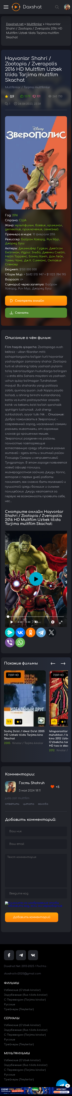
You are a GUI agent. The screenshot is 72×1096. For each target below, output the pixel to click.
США (22, 220)
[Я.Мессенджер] (10, 632)
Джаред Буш (14, 243)
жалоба (43, 804)
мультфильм (24, 225)
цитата (28, 804)
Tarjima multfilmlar (37, 87)
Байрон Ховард (33, 239)
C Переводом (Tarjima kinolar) (25, 999)
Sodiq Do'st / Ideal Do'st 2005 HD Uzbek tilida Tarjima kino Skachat (24, 735)
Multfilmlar (13, 87)
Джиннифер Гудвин (33, 248)
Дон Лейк (56, 256)
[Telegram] (41, 632)
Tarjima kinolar (33, 743)
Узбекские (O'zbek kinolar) (22, 990)
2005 (7, 743)
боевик (40, 225)
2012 (52, 750)
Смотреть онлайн (29, 300)
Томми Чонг (13, 260)
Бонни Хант (38, 256)
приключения (32, 229)
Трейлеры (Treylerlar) (19, 1009)
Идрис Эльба (31, 252)
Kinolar (17, 743)
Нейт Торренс (16, 256)
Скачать (22, 312)
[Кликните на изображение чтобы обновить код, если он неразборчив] (36, 905)
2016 (15, 215)
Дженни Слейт (53, 252)
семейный (51, 229)
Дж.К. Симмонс (35, 260)
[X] (51, 632)
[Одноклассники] (30, 632)
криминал (54, 225)
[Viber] (10, 642)
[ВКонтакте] (20, 632)
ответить (12, 804)
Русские (9, 1004)
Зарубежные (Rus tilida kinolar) (25, 995)
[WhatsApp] (20, 642)
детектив (13, 229)
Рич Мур (53, 239)
